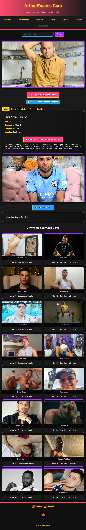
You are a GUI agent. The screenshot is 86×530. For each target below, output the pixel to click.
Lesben (65, 19)
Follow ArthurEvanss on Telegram (44, 101)
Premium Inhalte (36, 109)
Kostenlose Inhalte (18, 109)
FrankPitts (22, 358)
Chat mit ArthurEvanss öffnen (43, 95)
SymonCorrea (22, 258)
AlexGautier (22, 325)
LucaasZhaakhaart (22, 425)
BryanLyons (22, 459)
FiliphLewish (64, 291)
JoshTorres (63, 258)
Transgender (43, 26)
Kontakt (43, 522)
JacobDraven (64, 325)
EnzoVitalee (22, 493)
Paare (53, 19)
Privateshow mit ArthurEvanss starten (43, 139)
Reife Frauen (24, 19)
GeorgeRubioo (64, 459)
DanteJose (64, 392)
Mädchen (7, 19)
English (39, 506)
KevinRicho (63, 493)
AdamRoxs (63, 425)
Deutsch (51, 506)
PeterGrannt (22, 392)
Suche (59, 34)
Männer (79, 19)
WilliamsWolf (64, 358)
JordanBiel (22, 291)
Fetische (39, 19)
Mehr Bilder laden (43, 207)
